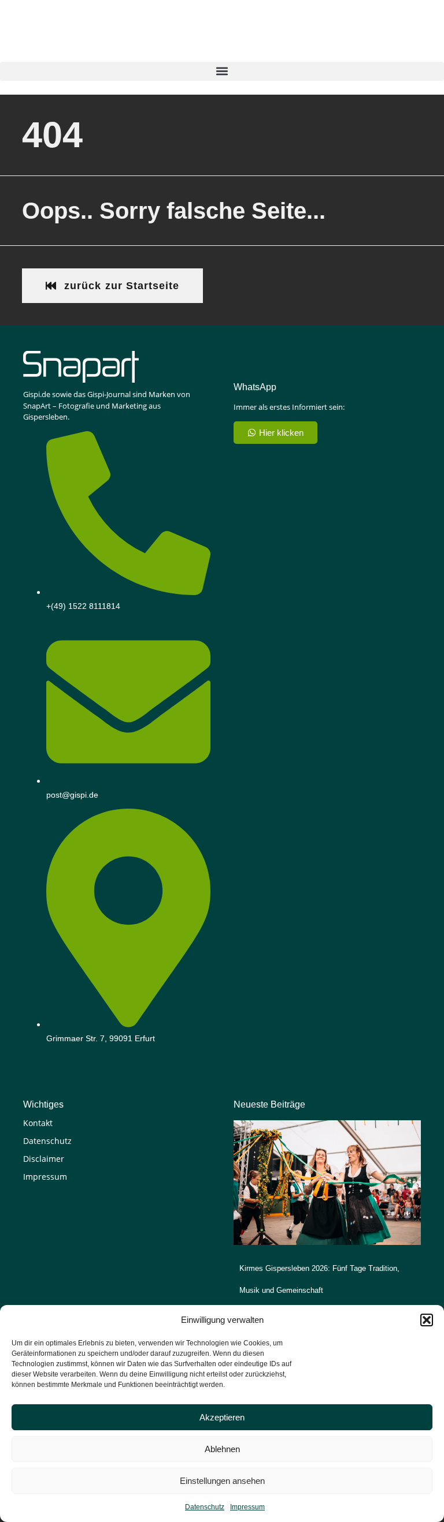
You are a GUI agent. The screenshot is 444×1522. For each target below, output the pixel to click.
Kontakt (38, 1122)
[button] (426, 1320)
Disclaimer (43, 1158)
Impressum (247, 1507)
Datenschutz (204, 1507)
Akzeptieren (222, 1417)
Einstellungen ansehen (222, 1481)
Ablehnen (222, 1449)
